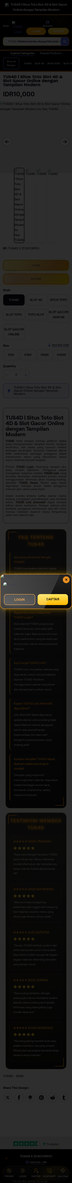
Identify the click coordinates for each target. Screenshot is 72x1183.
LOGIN (19, 599)
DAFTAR (52, 599)
